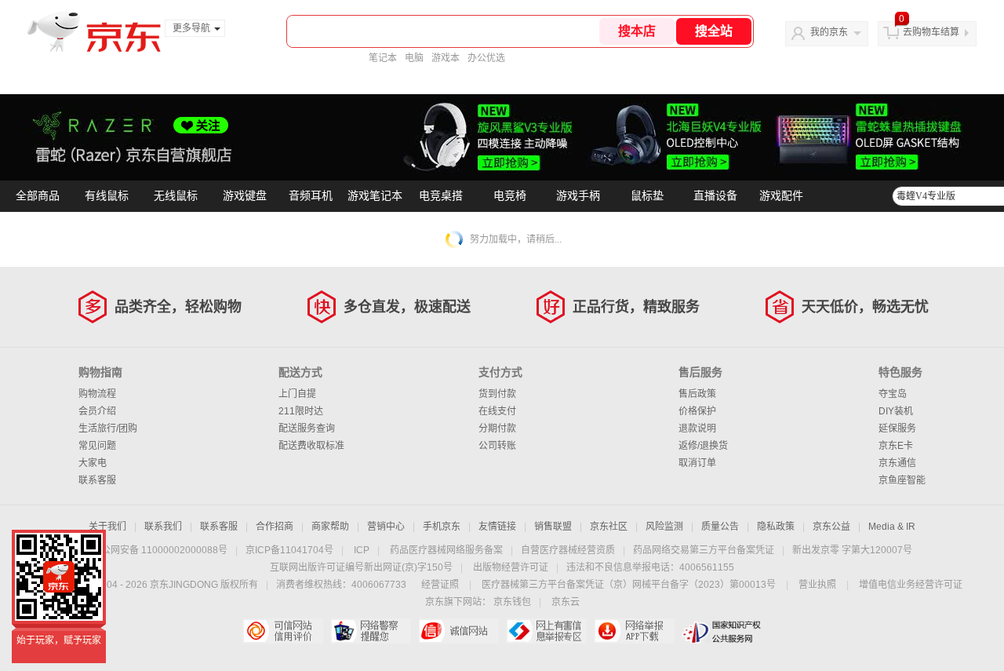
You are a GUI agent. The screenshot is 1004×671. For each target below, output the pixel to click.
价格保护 (697, 411)
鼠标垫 (647, 196)
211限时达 (300, 411)
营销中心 (386, 526)
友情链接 (497, 526)
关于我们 (107, 526)
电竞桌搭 (441, 196)
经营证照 (440, 584)
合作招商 (274, 526)
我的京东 (829, 32)
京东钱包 (512, 601)
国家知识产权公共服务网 (722, 631)
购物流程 (97, 393)
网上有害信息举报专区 (546, 631)
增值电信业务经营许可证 (910, 584)
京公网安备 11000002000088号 (159, 550)
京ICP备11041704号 (289, 550)
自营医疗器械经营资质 (568, 550)
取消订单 (697, 463)
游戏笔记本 (374, 196)
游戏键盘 (245, 196)
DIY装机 (895, 411)
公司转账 (497, 445)
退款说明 (697, 428)
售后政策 (697, 393)
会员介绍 (97, 411)
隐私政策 (776, 526)
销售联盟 (553, 526)
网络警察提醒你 (370, 631)
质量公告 (720, 526)
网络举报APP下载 (634, 631)
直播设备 (715, 196)
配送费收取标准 (311, 445)
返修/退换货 (703, 445)
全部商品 (38, 196)
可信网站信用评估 (282, 631)
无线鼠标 (176, 196)
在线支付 (497, 411)
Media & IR (891, 526)
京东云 (565, 601)
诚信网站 (458, 631)
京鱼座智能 (902, 480)
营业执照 (817, 584)
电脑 (414, 58)
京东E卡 (895, 445)
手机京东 (441, 526)
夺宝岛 (892, 393)
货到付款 (497, 393)
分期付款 (497, 428)
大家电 (92, 463)
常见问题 (97, 445)
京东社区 (609, 526)
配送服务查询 (306, 428)
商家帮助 (330, 526)
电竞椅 (509, 196)
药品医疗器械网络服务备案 (446, 550)
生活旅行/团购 (107, 428)
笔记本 (383, 58)
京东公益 (831, 526)
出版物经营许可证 (510, 567)
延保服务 (897, 428)
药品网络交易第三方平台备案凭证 (703, 550)
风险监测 (664, 526)
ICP (361, 550)
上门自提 (297, 393)
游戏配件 (781, 196)
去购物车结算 (931, 32)
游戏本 (445, 58)
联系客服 (97, 480)
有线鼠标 (107, 196)
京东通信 (897, 463)
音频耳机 (311, 196)
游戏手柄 (578, 196)
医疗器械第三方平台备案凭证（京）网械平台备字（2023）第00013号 (629, 584)
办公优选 (486, 58)
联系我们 (163, 526)
